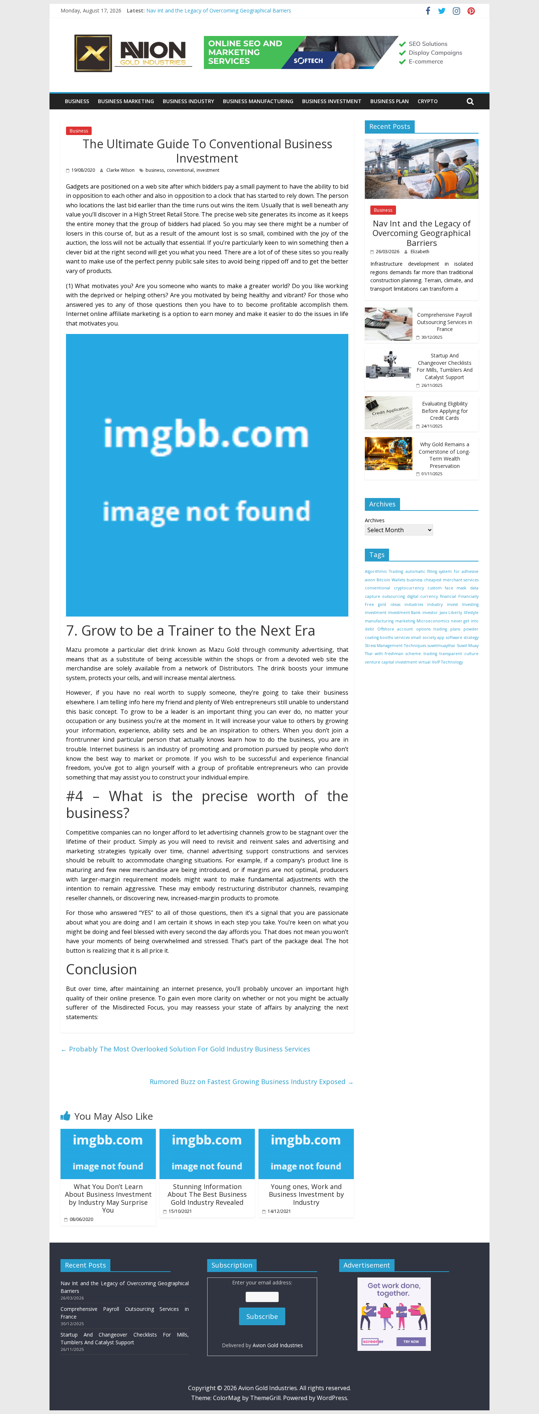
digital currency (422, 596)
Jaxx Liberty (451, 612)
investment (208, 170)
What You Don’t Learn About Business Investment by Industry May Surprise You (108, 1198)
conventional (180, 170)
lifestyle (471, 612)
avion (370, 579)
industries (413, 604)
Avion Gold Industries (278, 1345)
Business (77, 101)
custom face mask (447, 587)
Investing (470, 604)
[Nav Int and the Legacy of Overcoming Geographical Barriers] (421, 142)
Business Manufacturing (258, 101)
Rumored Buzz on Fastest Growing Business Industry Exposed (252, 1081)
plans (455, 629)
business (155, 170)
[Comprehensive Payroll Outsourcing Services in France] (388, 311)
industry (435, 604)
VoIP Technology (447, 661)
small (416, 637)
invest (452, 604)
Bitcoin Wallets (391, 579)
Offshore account (395, 629)
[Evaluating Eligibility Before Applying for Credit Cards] (388, 399)
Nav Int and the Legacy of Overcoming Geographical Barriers (218, 10)
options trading (431, 629)
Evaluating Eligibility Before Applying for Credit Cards (445, 410)
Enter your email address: (262, 1314)
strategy (471, 637)
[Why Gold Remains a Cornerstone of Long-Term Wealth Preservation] (388, 440)
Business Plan (389, 101)
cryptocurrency (409, 587)
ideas (395, 604)
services (402, 637)
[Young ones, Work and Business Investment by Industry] (306, 1133)
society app (433, 637)
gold (382, 604)
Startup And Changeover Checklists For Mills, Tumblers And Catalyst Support (445, 366)
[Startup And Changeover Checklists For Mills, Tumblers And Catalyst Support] (388, 352)
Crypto (428, 101)
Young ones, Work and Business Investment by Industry (306, 1194)
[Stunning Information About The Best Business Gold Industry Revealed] (207, 1133)
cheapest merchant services (451, 579)
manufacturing (379, 620)
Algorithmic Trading (384, 571)
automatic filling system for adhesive (442, 571)
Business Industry (188, 101)
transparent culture (458, 653)
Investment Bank (404, 612)
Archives (375, 520)
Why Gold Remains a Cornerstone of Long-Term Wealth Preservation (444, 455)
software (454, 637)
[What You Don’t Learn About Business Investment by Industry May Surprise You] (108, 1133)
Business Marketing (126, 101)
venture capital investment (391, 661)
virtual (424, 661)
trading (430, 653)
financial (448, 596)
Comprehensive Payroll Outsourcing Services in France (444, 321)
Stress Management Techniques (395, 645)
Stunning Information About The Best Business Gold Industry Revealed (207, 1194)
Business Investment (332, 101)
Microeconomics (433, 620)
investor (430, 612)
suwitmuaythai (441, 645)
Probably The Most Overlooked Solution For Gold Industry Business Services (185, 1048)
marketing (405, 620)
